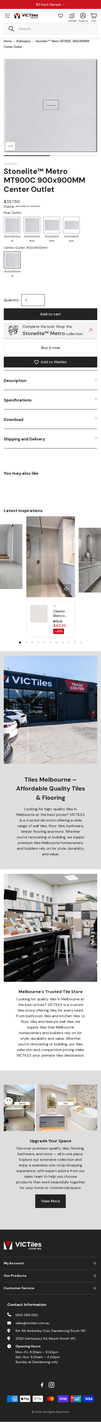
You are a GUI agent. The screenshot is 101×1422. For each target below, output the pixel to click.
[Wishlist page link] (60, 15)
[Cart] (93, 15)
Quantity (11, 300)
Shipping (9, 206)
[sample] (72, 15)
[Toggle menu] (7, 15)
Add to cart (50, 314)
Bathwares (23, 41)
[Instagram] (51, 1385)
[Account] (82, 15)
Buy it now (50, 347)
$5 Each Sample (48, 4)
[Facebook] (42, 1385)
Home (8, 41)
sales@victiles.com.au (32, 1323)
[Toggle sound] (66, 588)
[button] (50, 28)
